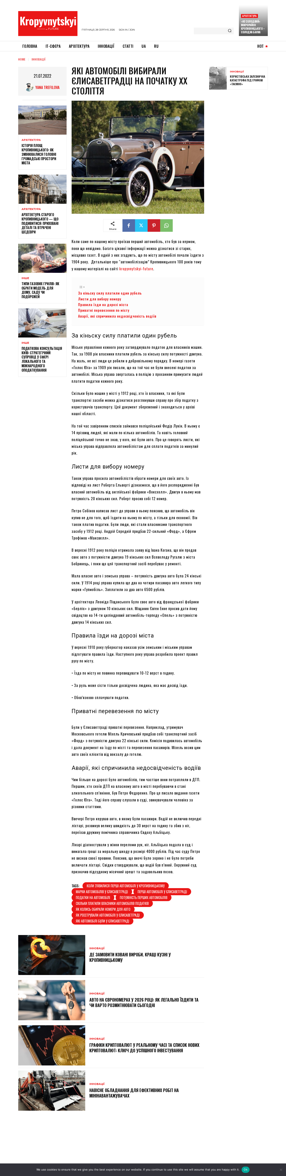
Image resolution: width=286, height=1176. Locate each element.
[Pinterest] (154, 225)
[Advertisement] (240, 123)
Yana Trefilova (47, 87)
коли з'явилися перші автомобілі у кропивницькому (126, 885)
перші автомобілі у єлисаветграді (162, 891)
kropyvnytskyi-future (136, 268)
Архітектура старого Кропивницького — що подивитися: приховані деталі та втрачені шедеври (40, 223)
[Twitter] (141, 225)
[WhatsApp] (166, 225)
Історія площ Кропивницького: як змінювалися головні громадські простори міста (39, 154)
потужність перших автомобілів (143, 897)
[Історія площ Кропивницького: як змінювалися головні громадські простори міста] (42, 120)
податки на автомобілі (93, 897)
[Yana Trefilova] (30, 87)
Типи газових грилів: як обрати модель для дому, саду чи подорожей (40, 290)
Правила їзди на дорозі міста (103, 304)
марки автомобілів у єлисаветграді (102, 891)
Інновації (39, 59)
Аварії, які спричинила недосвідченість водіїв (117, 316)
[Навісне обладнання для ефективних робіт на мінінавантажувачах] (51, 1090)
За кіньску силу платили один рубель (110, 293)
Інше (25, 278)
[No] (281, 1170)
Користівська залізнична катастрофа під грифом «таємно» (247, 80)
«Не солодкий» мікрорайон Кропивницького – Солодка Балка (253, 26)
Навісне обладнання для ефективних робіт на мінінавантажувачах (134, 1093)
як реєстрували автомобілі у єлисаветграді (108, 915)
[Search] (230, 31)
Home (22, 59)
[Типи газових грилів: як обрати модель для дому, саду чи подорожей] (42, 258)
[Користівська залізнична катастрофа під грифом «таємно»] (218, 78)
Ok (245, 1169)
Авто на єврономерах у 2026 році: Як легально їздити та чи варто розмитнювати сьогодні (143, 1002)
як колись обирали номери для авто (103, 909)
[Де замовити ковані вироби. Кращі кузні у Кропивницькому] (51, 955)
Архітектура (249, 16)
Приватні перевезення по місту (103, 310)
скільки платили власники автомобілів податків (112, 903)
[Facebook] (128, 225)
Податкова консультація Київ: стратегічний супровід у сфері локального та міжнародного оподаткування (42, 359)
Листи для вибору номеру (99, 298)
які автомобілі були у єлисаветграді (102, 921)
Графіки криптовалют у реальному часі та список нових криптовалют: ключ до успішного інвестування (144, 1048)
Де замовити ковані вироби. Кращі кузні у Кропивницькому (130, 957)
